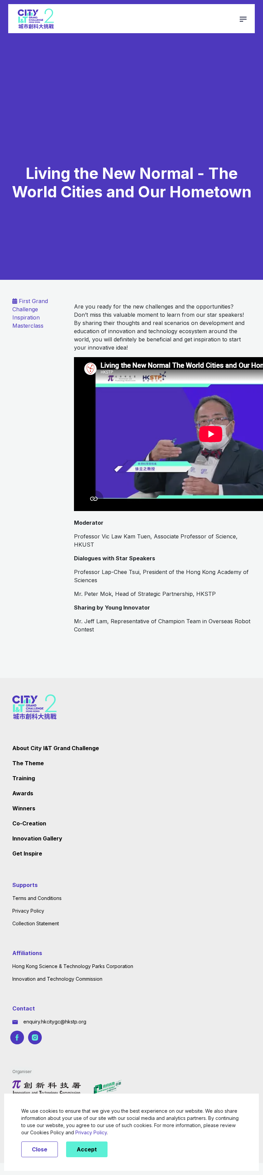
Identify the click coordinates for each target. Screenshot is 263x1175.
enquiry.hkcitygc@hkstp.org (54, 1021)
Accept (87, 1149)
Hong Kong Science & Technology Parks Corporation (72, 966)
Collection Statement (35, 923)
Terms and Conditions (37, 898)
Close (39, 1149)
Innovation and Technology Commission (57, 979)
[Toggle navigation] (243, 18)
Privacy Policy (28, 911)
